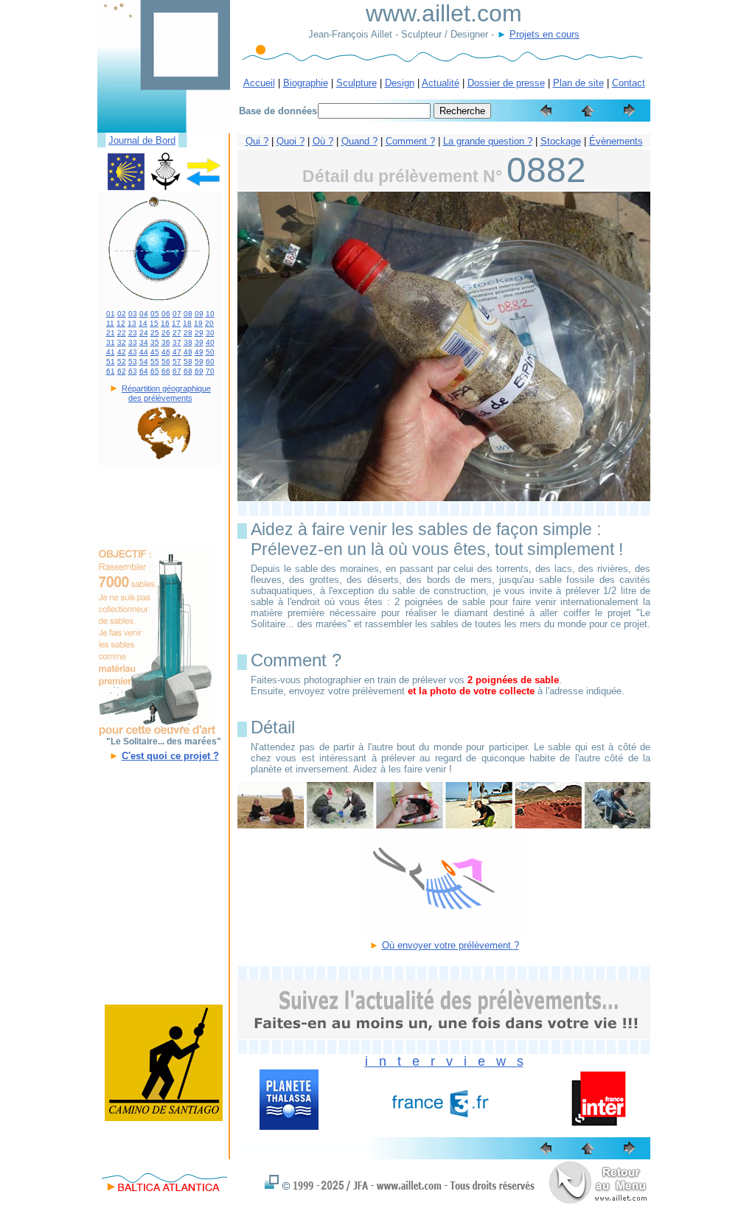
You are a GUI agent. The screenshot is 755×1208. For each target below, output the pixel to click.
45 (154, 352)
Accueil (259, 82)
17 (176, 323)
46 (165, 352)
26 (165, 333)
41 (110, 352)
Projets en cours (544, 34)
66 (165, 371)
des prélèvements (160, 398)
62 (121, 371)
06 (165, 314)
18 (187, 323)
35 (154, 342)
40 (210, 342)
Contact (628, 82)
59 (199, 361)
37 (177, 342)
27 (177, 333)
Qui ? (257, 141)
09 (199, 314)
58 (188, 361)
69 (199, 371)
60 (210, 361)
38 (188, 342)
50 (210, 352)
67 (177, 371)
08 (188, 314)
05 (154, 314)
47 (177, 352)
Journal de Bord (141, 140)
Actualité (440, 82)
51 (110, 361)
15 (154, 323)
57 (177, 361)
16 (165, 323)
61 (110, 371)
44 (143, 352)
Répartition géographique (166, 388)
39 (199, 342)
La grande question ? (487, 141)
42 (121, 352)
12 (120, 323)
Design (399, 82)
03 (132, 314)
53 (132, 361)
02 (121, 314)
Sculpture (356, 82)
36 (165, 342)
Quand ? (359, 141)
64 (143, 371)
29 (199, 333)
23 (132, 333)
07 (177, 314)
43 (132, 352)
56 (165, 361)
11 (110, 323)
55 (154, 361)
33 (132, 342)
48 (188, 352)
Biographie (305, 82)
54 (143, 361)
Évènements (616, 141)
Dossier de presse (506, 82)
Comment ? (410, 141)
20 (209, 323)
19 (198, 323)
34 (143, 342)
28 (188, 333)
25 (154, 333)
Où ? (323, 141)
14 (143, 323)
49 (199, 352)
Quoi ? (290, 141)
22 (121, 333)
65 (154, 371)
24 (143, 333)
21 (110, 333)
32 (121, 342)
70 (210, 371)
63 (132, 371)
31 (110, 342)
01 (110, 314)
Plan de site (578, 82)
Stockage (560, 141)
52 (121, 361)
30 (210, 333)
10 (210, 314)
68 (188, 371)
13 (132, 323)
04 (143, 314)
